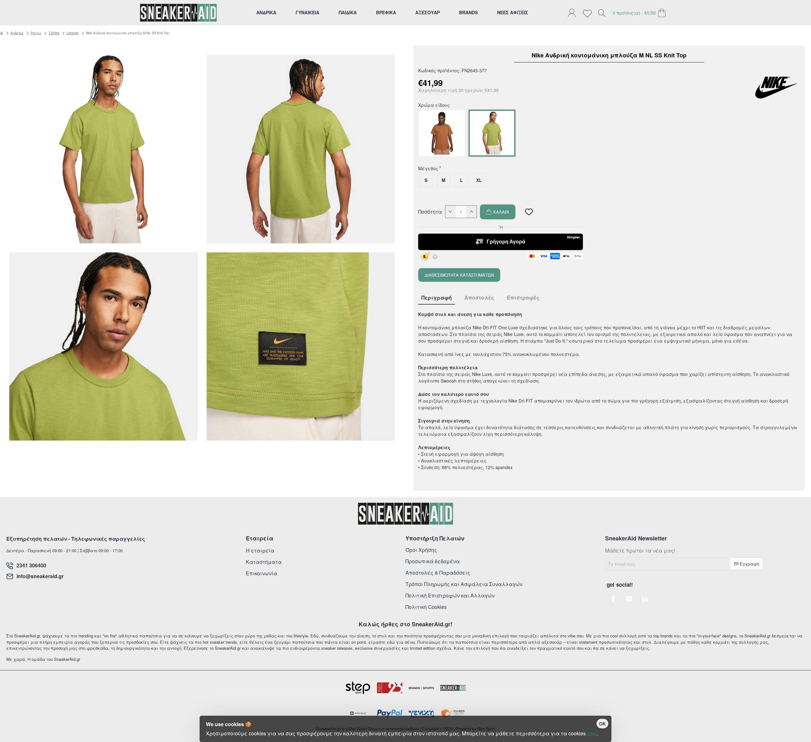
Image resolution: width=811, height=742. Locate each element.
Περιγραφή (436, 297)
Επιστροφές (523, 297)
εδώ (592, 733)
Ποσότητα (430, 212)
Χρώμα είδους (434, 105)
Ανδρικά (16, 33)
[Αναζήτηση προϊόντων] (601, 12)
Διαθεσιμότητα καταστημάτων (459, 275)
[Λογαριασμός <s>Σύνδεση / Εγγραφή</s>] (573, 12)
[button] (497, 211)
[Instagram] (629, 598)
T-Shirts (53, 33)
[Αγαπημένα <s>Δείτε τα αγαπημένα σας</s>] (589, 12)
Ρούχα (36, 33)
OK (602, 723)
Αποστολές (479, 297)
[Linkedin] (644, 598)
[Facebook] (613, 598)
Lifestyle (73, 33)
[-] (450, 212)
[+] (471, 212)
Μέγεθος (428, 168)
